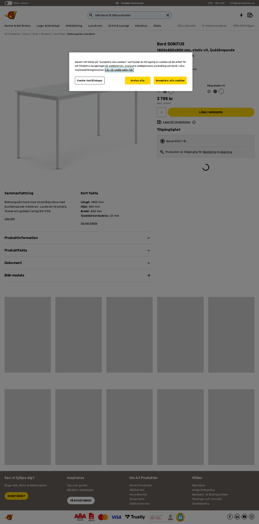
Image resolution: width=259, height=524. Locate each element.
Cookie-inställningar (90, 80)
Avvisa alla (138, 80)
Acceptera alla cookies (170, 80)
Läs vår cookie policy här (119, 70)
